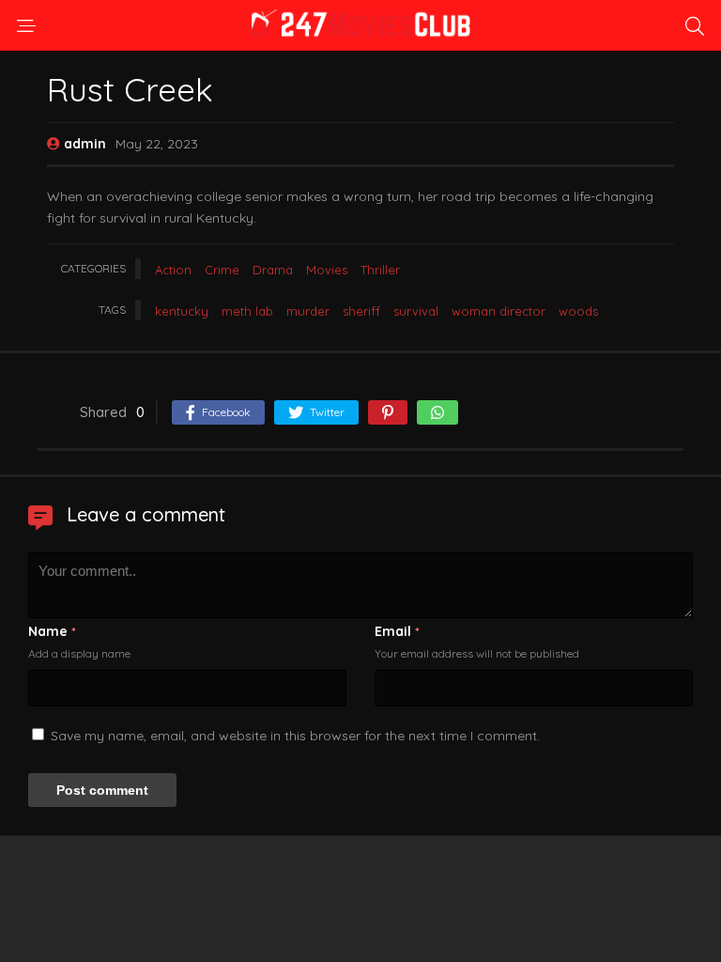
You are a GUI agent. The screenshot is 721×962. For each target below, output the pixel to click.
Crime (222, 269)
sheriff (361, 310)
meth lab (247, 310)
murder (308, 310)
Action (173, 269)
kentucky (181, 310)
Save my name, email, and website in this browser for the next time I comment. (295, 735)
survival (415, 310)
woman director (498, 310)
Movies (326, 269)
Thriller (380, 269)
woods (578, 310)
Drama (273, 269)
